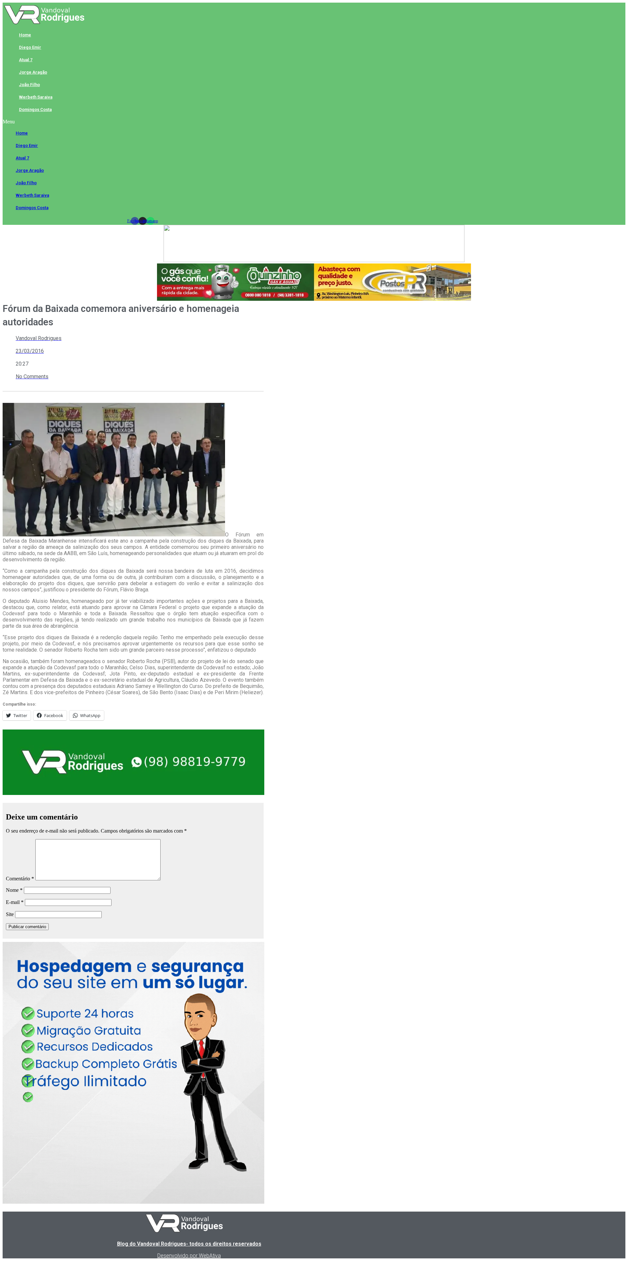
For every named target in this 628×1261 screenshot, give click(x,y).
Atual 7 (25, 59)
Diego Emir (30, 47)
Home (25, 34)
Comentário (20, 878)
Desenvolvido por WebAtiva (189, 1255)
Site (10, 914)
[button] (142, 122)
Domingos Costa (35, 109)
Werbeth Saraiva (35, 97)
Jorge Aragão (33, 72)
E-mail (15, 902)
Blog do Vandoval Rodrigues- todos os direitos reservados (189, 1244)
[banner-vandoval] (133, 793)
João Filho (29, 84)
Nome (14, 890)
